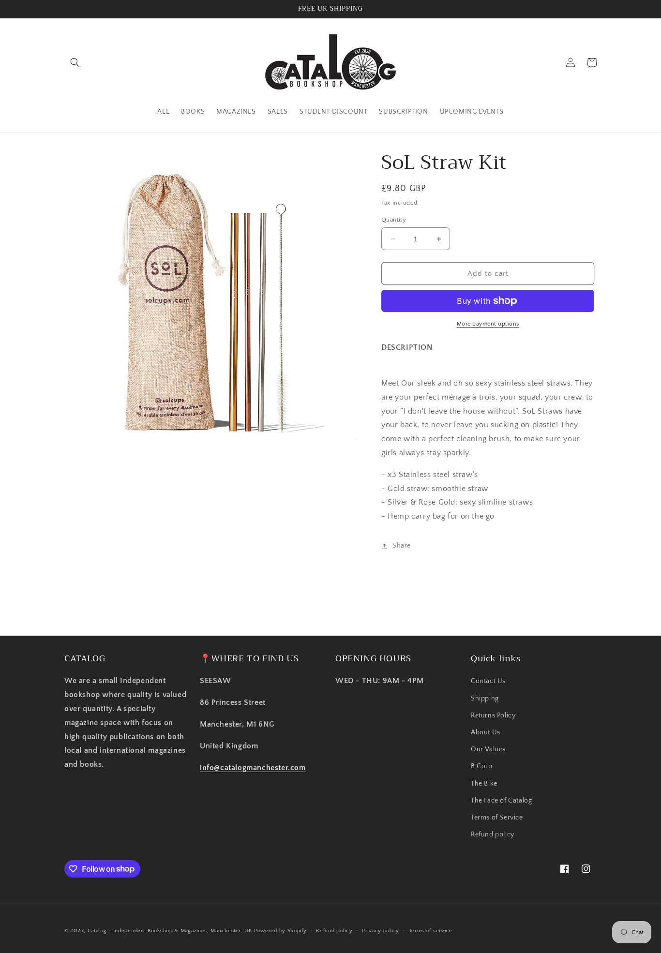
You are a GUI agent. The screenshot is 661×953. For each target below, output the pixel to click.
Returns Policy (493, 715)
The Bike (484, 784)
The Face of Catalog (501, 800)
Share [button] (401, 546)
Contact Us (488, 681)
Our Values (488, 749)
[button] (75, 62)
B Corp (482, 767)
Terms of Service (497, 817)
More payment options (488, 324)
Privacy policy (380, 930)
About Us (485, 732)
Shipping (485, 698)
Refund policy (492, 834)
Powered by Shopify (280, 931)
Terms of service (430, 930)
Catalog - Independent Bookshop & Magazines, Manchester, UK (170, 931)
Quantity (393, 219)
